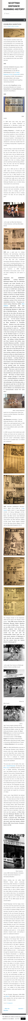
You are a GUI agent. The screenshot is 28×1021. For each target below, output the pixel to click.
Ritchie (7, 996)
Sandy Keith (17, 74)
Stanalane (21, 1008)
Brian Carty (6, 767)
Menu (4, 20)
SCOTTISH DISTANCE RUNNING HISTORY (14, 6)
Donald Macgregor (11, 765)
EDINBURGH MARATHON (12, 24)
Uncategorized (9, 1003)
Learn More (17, 1018)
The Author (17, 26)
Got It (23, 1018)
